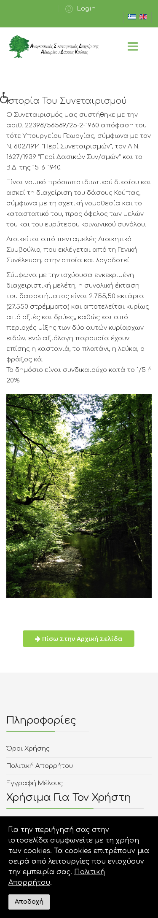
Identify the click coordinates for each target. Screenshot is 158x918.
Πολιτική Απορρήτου (39, 766)
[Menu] (133, 47)
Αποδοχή (29, 901)
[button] (79, 9)
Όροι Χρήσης (28, 748)
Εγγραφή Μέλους (34, 783)
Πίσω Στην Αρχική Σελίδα (81, 638)
